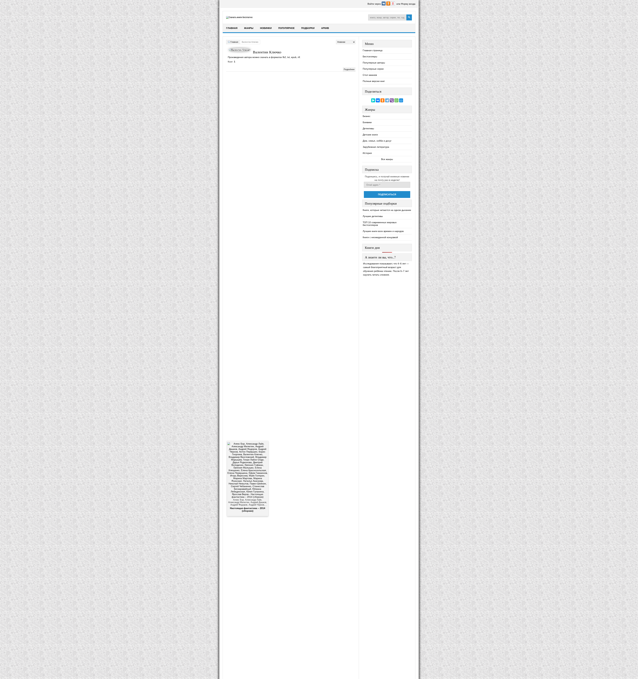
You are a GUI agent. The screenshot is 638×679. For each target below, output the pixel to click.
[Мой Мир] (401, 100)
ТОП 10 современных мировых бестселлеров (380, 223)
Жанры (248, 28)
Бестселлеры (370, 56)
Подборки (308, 28)
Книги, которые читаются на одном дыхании (387, 210)
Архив (325, 28)
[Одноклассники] (382, 100)
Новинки (266, 28)
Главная (231, 28)
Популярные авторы (374, 62)
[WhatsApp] (396, 100)
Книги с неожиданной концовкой (380, 237)
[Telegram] (387, 100)
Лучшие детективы (373, 216)
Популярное (286, 28)
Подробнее (349, 69)
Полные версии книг (374, 81)
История (367, 153)
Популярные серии (373, 68)
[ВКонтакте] (378, 100)
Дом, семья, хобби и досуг (377, 140)
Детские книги (370, 134)
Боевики (367, 122)
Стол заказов (370, 75)
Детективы (368, 128)
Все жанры (387, 159)
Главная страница (372, 50)
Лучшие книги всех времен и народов (383, 231)
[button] (384, 4)
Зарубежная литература (376, 147)
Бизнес (366, 116)
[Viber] (392, 100)
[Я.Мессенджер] (373, 100)
